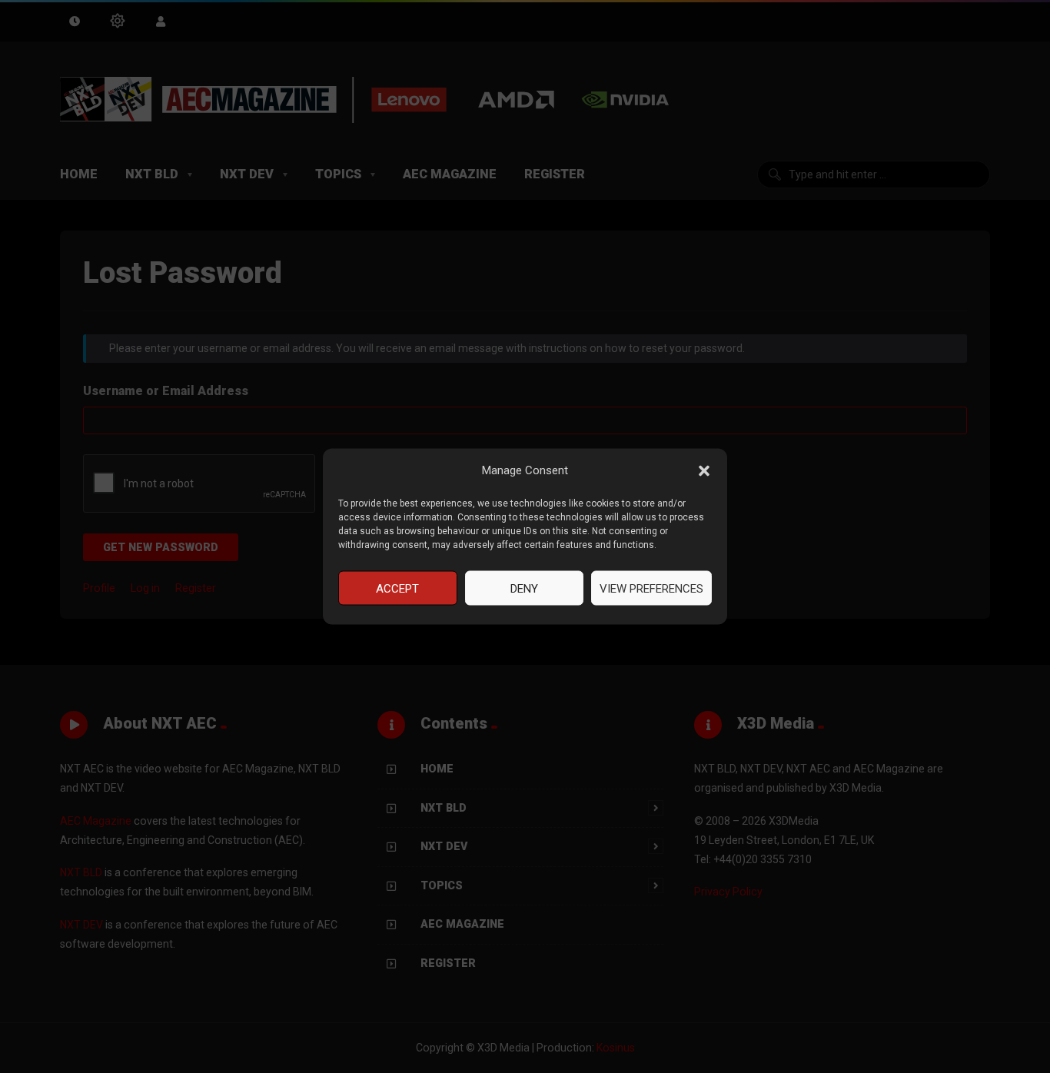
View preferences (651, 588)
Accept (397, 588)
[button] (704, 470)
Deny (524, 588)
